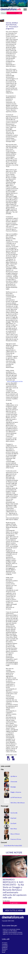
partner (4, 950)
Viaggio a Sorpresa (15, 792)
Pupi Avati (13, 818)
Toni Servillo (13, 813)
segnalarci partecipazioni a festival (12, 932)
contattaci (5, 944)
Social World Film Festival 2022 (13, 845)
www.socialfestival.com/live (15, 381)
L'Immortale (13, 781)
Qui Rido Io (13, 776)
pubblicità (4, 947)
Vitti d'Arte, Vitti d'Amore (17, 802)
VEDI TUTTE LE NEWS (14, 910)
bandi (3, 952)
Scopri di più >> (15, 895)
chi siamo (4, 943)
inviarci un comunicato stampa (11, 929)
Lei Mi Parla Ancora (16, 797)
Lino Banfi (13, 823)
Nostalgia (13, 787)
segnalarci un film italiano (10, 931)
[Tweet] (13, 757)
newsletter (5, 946)
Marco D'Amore (15, 834)
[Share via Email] (8, 760)
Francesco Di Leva (15, 839)
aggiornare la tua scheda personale (13, 934)
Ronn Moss (13, 828)
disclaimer (5, 949)
